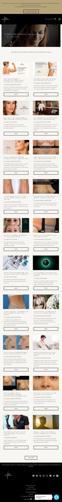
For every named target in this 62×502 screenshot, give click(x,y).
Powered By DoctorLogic (31, 499)
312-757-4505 (49, 19)
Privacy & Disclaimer (31, 492)
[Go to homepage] (21, 19)
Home (7, 36)
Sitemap (31, 494)
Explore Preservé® (31, 11)
